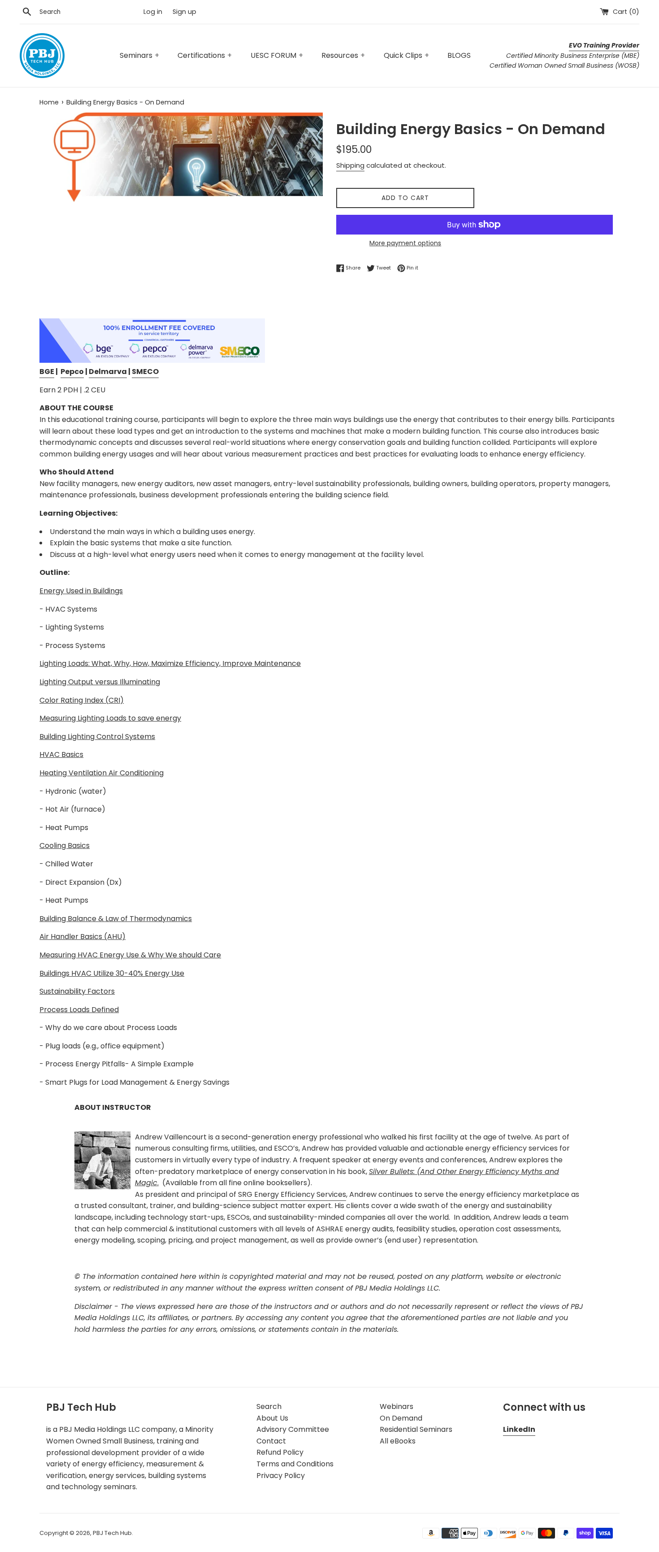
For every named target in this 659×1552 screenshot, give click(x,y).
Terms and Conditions (295, 1464)
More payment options (405, 243)
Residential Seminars (416, 1429)
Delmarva (108, 371)
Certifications (205, 55)
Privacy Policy (280, 1475)
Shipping (350, 165)
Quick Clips (406, 55)
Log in (152, 11)
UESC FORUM (277, 55)
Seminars (139, 55)
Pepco (72, 371)
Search (269, 1406)
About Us (272, 1418)
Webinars (396, 1406)
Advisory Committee (292, 1429)
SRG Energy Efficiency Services (292, 1194)
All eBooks (398, 1441)
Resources (343, 55)
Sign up (184, 11)
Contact (271, 1441)
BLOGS (459, 55)
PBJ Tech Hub (112, 1533)
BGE (46, 371)
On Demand (401, 1418)
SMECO (145, 371)
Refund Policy (279, 1452)
